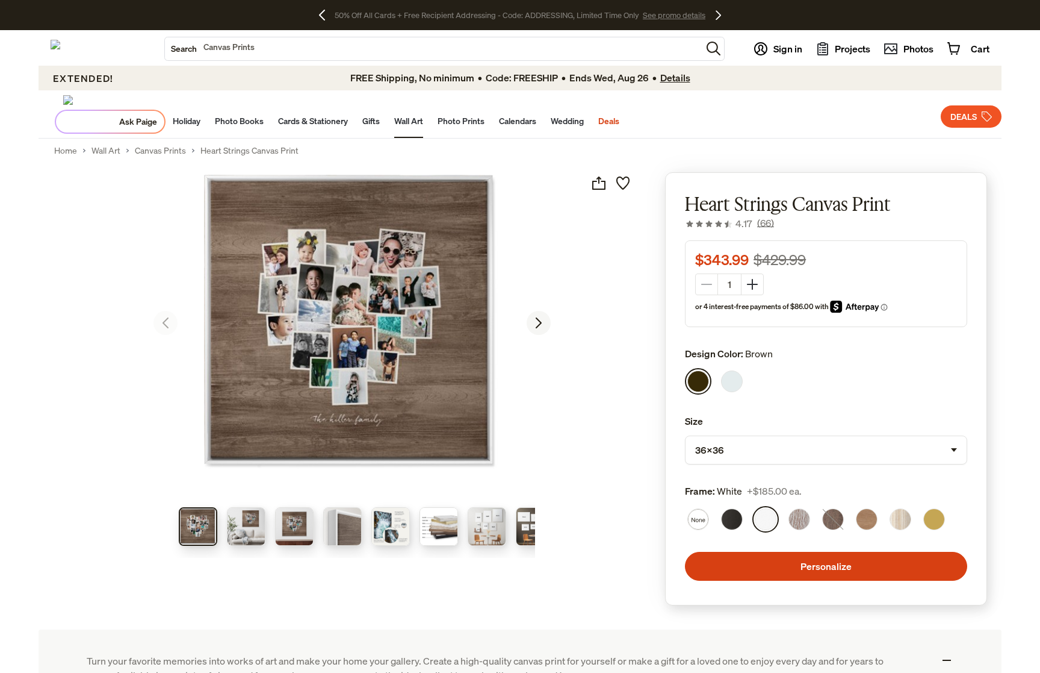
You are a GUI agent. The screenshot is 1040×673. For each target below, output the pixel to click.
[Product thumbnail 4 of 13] (342, 526)
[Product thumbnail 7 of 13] (487, 526)
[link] (729, 223)
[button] (713, 48)
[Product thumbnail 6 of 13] (438, 526)
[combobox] (433, 48)
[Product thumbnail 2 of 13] (246, 526)
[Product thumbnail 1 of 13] (198, 526)
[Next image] (539, 323)
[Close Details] (946, 660)
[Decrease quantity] (706, 284)
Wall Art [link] (105, 150)
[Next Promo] (718, 15)
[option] (698, 381)
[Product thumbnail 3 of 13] (294, 526)
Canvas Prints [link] (160, 150)
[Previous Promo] (326, 15)
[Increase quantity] (752, 284)
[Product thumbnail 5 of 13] (390, 526)
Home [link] (65, 150)
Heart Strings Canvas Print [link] (249, 150)
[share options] (599, 183)
